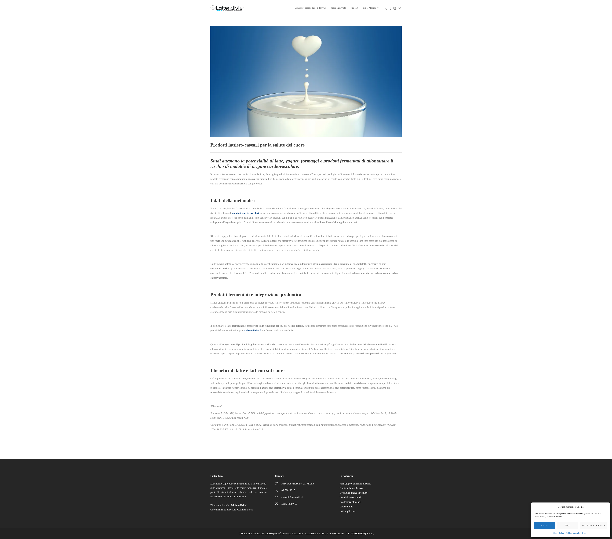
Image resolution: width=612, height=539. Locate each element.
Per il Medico (369, 8)
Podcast (354, 8)
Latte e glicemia (348, 511)
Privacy (370, 533)
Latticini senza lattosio (351, 497)
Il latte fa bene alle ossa (351, 488)
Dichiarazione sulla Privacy (576, 533)
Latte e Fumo (346, 506)
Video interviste (338, 8)
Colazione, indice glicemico (354, 492)
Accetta (544, 525)
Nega (567, 525)
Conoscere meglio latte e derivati (310, 8)
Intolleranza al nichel (350, 502)
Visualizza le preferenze (593, 525)
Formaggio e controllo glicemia (355, 483)
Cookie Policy (558, 533)
